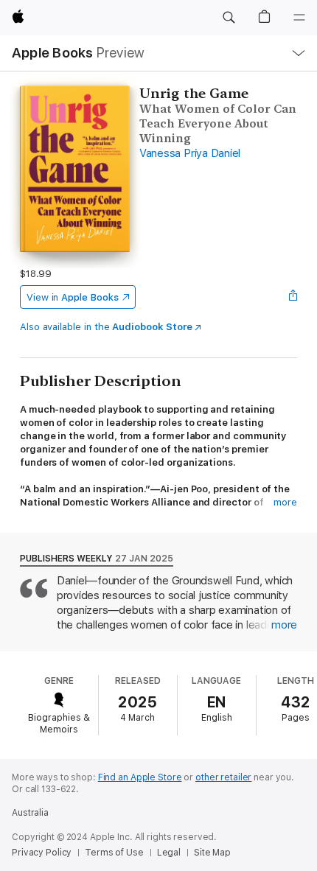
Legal (169, 852)
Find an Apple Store (140, 777)
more (285, 502)
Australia (30, 813)
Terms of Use (114, 852)
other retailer (223, 777)
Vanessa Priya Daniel (189, 153)
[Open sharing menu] (292, 297)
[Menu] (299, 17)
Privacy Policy (42, 852)
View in (73, 297)
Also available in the (106, 326)
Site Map (212, 852)
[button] (228, 17)
